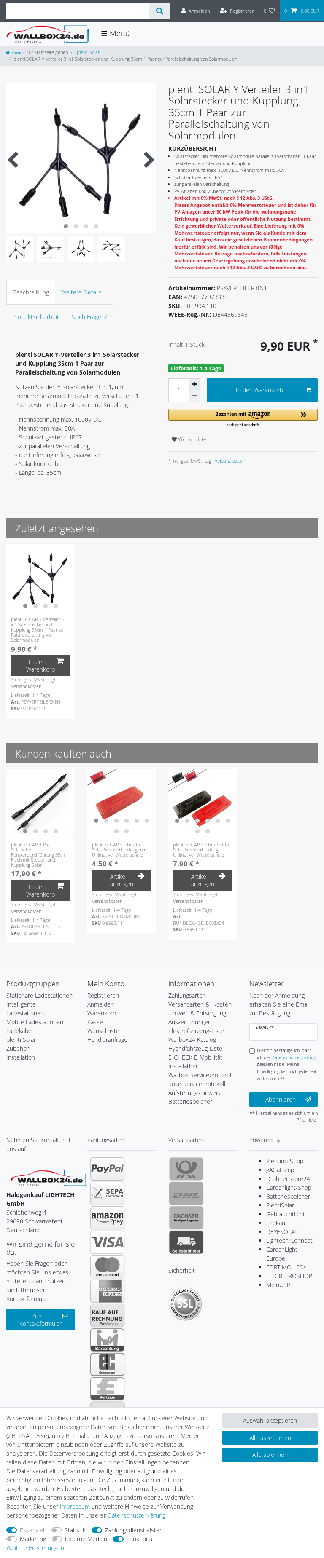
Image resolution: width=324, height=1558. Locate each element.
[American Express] (107, 1291)
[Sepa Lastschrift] (107, 1193)
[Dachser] (186, 1217)
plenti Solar (88, 52)
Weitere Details (81, 292)
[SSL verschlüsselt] (185, 1304)
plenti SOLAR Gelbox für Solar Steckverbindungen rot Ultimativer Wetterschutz (121, 849)
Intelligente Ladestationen (25, 1008)
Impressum (75, 1506)
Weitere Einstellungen (35, 1548)
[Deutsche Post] (186, 1168)
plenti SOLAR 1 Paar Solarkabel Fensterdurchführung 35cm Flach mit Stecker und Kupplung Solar (39, 854)
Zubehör (17, 1048)
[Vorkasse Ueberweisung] (107, 1388)
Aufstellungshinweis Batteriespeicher (194, 1097)
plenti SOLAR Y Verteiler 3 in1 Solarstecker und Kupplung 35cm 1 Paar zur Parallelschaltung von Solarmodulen (38, 630)
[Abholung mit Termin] (186, 1242)
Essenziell (33, 1530)
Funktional (140, 1539)
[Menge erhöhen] (194, 384)
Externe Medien (86, 1539)
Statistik (75, 1530)
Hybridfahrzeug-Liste (195, 1048)
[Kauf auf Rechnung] (107, 1315)
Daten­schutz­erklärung (136, 1515)
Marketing (33, 1539)
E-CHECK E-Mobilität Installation (195, 1061)
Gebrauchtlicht (285, 1214)
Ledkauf (276, 1223)
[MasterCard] (107, 1266)
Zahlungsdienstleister (133, 1530)
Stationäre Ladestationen (39, 995)
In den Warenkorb (259, 390)
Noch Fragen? (89, 317)
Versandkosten (229, 461)
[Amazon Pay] (107, 1217)
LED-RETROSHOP (289, 1276)
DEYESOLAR (282, 1232)
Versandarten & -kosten (200, 1004)
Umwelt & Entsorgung (197, 1013)
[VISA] (107, 1242)
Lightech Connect (289, 1241)
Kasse (95, 1022)
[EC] (107, 1364)
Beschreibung (31, 292)
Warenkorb (101, 1013)
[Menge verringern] (194, 396)
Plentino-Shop (284, 1161)
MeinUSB (278, 1285)
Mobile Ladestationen (34, 1022)
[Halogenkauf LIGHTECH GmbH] (48, 1177)
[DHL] (186, 1193)
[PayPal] (107, 1168)
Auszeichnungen (189, 1022)
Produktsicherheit (35, 317)
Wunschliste (191, 439)
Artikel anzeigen (121, 880)
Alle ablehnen (270, 1455)
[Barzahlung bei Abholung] (107, 1340)
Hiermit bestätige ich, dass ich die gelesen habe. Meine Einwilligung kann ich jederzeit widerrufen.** (286, 1064)
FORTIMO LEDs (286, 1267)
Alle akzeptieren (270, 1438)
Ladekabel (19, 1031)
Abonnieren (280, 1099)
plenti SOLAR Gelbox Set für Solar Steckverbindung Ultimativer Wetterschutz (201, 849)
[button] (243, 418)
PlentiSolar (280, 1205)
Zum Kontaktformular (40, 1320)
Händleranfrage (107, 1040)
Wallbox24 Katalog (192, 1040)
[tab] (30, 292)
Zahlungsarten (187, 995)
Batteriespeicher (288, 1196)
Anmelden (100, 1004)
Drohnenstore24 (288, 1179)
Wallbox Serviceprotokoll (200, 1075)
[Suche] (159, 11)
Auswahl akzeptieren (270, 1420)
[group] (40, 578)
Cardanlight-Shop (288, 1187)
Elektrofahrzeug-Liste (196, 1031)
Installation (20, 1057)
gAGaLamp (280, 1170)
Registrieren (103, 995)
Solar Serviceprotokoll (196, 1084)
